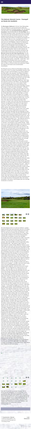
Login (28, 417)
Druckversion (6, 417)
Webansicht (26, 418)
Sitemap (12, 417)
